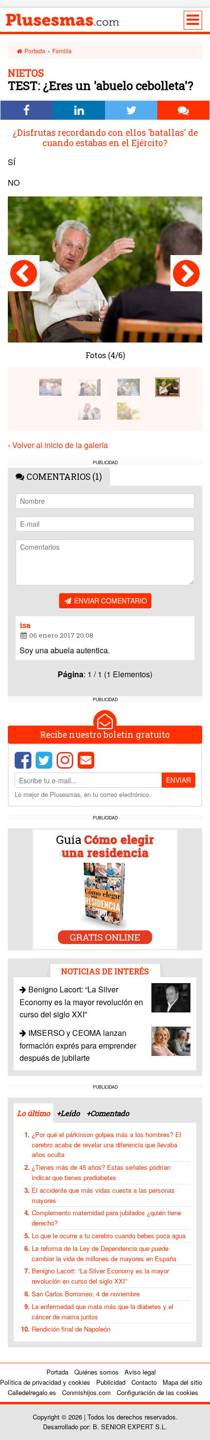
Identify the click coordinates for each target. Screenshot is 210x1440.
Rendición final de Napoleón (71, 1328)
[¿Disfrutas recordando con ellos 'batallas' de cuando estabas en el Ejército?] (167, 386)
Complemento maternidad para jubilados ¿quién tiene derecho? (106, 1217)
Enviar (178, 780)
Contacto (144, 1382)
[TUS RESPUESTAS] (128, 410)
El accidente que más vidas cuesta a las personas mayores (103, 1195)
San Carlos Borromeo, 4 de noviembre (86, 1293)
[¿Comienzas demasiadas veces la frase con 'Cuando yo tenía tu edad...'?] (50, 386)
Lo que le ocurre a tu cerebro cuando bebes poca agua (109, 1235)
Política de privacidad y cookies (45, 1382)
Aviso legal (140, 1371)
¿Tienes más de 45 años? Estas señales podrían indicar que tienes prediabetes (101, 1172)
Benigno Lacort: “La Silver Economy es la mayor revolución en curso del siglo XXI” (81, 1002)
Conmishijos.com (86, 1392)
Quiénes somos (96, 1371)
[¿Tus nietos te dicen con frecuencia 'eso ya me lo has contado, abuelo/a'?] (89, 386)
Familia (62, 50)
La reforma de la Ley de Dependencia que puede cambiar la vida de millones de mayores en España (104, 1253)
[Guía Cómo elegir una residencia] (105, 888)
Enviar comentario (109, 600)
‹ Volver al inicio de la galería (58, 445)
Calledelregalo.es (32, 1392)
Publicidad (111, 1382)
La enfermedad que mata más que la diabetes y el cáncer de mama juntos (102, 1311)
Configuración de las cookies (157, 1392)
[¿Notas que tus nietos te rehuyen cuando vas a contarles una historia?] (24, 273)
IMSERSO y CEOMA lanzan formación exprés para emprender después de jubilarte (78, 1045)
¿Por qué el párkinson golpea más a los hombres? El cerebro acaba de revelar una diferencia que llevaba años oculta (106, 1145)
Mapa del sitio (182, 1382)
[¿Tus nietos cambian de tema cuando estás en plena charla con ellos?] (186, 273)
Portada (34, 50)
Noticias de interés (105, 971)
